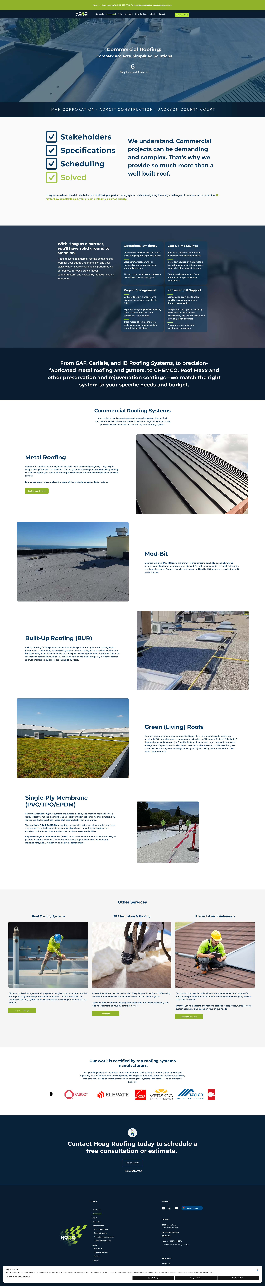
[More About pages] (155, 14)
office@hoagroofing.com (170, 1232)
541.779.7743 (133, 1171)
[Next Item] (210, 1094)
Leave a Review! (192, 1208)
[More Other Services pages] (147, 14)
